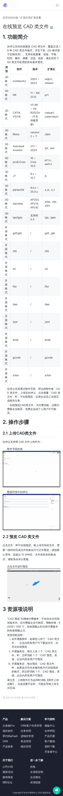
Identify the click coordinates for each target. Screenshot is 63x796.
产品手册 (50, 736)
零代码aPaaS (10, 736)
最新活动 (8, 772)
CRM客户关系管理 (31, 725)
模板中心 (50, 725)
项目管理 (26, 746)
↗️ (51, 27)
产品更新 (8, 746)
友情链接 (35, 782)
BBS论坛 (7, 782)
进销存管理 (27, 736)
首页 (5, 17)
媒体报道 (8, 777)
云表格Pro (9, 725)
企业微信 (35, 777)
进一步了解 (36, 760)
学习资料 (50, 719)
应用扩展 (31, 17)
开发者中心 (51, 751)
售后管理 (26, 741)
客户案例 (50, 741)
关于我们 (8, 760)
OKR (5, 741)
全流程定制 (36, 772)
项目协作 (8, 731)
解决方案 (26, 719)
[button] (57, 5)
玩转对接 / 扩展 (17, 17)
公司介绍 (8, 766)
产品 (5, 719)
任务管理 (26, 731)
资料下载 (50, 746)
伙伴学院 (50, 731)
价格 (32, 766)
